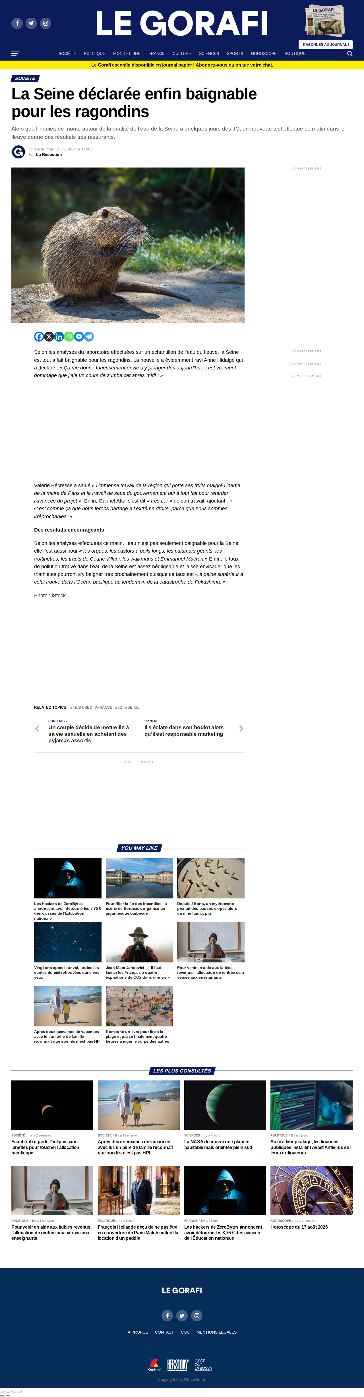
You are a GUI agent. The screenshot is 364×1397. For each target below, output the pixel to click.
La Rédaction (49, 154)
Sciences (209, 53)
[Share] (8, 1391)
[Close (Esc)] (2, 1391)
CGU (185, 1332)
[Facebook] (39, 337)
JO (119, 708)
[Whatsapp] (69, 337)
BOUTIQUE (295, 53)
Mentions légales (217, 1332)
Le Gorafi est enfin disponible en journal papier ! (182, 65)
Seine (133, 708)
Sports (235, 53)
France (156, 53)
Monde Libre (126, 53)
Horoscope (264, 53)
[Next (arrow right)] (8, 1396)
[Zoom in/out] (19, 1391)
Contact (164, 1332)
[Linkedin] (59, 337)
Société (67, 53)
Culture (182, 53)
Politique (94, 53)
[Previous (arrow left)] (2, 1396)
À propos (138, 1332)
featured (82, 708)
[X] (49, 337)
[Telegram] (89, 337)
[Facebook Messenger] (79, 337)
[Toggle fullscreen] (13, 1391)
